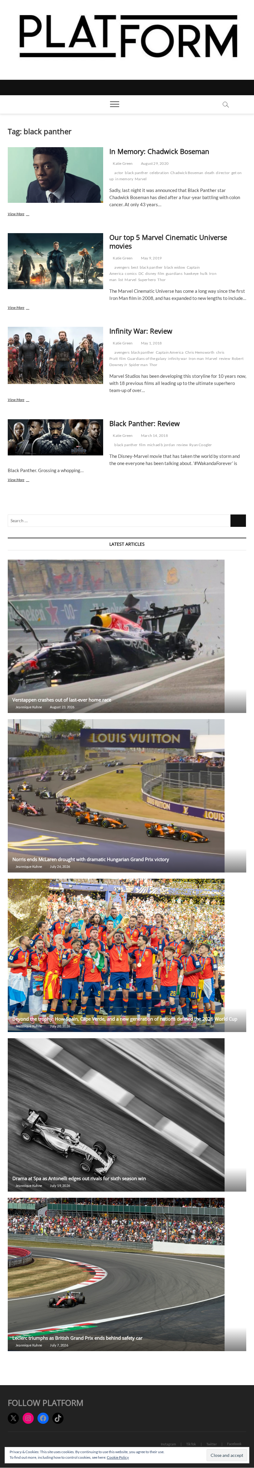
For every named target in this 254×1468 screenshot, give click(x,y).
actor (118, 172)
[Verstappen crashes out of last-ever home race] (127, 636)
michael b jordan (161, 444)
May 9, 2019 (151, 258)
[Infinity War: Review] (55, 355)
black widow (174, 267)
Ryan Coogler (200, 444)
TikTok (191, 1444)
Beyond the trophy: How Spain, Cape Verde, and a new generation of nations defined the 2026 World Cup (124, 1019)
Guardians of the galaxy (147, 358)
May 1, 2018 (151, 343)
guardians (174, 273)
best (134, 267)
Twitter (211, 1444)
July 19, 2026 (59, 1186)
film (161, 273)
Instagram (168, 1444)
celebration (159, 172)
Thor (161, 279)
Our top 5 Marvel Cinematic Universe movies (168, 241)
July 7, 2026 (58, 1345)
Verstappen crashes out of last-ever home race (61, 700)
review (224, 358)
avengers (121, 267)
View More (23, 214)
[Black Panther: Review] (55, 437)
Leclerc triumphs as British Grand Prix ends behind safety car (78, 1338)
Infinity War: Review (140, 330)
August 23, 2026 (61, 707)
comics (131, 273)
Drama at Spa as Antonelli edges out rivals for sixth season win (79, 1178)
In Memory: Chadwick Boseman (159, 151)
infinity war (177, 358)
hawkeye (191, 273)
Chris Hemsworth (200, 352)
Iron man (196, 358)
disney (150, 273)
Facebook (234, 1444)
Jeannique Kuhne (28, 707)
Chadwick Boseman (186, 172)
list (120, 279)
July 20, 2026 (59, 1026)
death (209, 172)
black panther (136, 172)
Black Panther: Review (144, 423)
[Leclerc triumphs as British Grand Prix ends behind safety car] (127, 1274)
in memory (124, 179)
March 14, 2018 (154, 435)
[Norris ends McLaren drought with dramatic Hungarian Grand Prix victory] (127, 796)
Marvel (141, 179)
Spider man (138, 364)
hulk (204, 273)
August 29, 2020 (154, 163)
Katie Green (122, 163)
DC (141, 273)
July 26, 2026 (59, 866)
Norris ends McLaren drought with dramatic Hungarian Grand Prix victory (90, 859)
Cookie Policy (118, 1457)
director (223, 172)
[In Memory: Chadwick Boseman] (55, 175)
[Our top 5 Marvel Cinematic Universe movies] (55, 261)
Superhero (147, 279)
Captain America (170, 352)
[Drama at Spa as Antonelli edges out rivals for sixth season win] (127, 1115)
